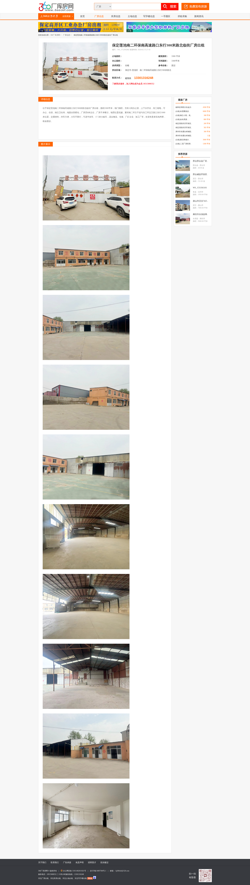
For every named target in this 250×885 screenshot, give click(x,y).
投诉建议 (104, 862)
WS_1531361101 (200, 188)
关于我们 (42, 862)
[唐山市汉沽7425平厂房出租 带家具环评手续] (182, 210)
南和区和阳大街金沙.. (183, 107)
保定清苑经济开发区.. (183, 123)
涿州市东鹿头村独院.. (183, 132)
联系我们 (55, 862)
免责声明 (80, 862)
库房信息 (115, 16)
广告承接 (67, 862)
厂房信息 (99, 16)
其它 (194, 179)
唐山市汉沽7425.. (200, 201)
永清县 (195, 219)
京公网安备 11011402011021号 (74, 871)
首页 (82, 16)
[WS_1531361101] (182, 197)
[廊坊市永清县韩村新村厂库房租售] (182, 224)
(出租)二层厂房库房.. (183, 144)
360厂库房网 (55, 35)
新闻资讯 (199, 16)
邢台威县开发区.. (200, 174)
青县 (194, 192)
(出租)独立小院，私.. (183, 115)
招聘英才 (92, 862)
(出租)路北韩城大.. (182, 140)
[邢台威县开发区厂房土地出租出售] (182, 184)
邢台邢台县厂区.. (200, 161)
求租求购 (182, 16)
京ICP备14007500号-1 (99, 871)
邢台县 (195, 165)
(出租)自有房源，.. (182, 119)
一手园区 (165, 16)
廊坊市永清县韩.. (200, 214)
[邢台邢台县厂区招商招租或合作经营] (182, 170)
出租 (127, 65)
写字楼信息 (149, 16)
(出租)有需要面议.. (182, 111)
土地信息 (132, 16)
